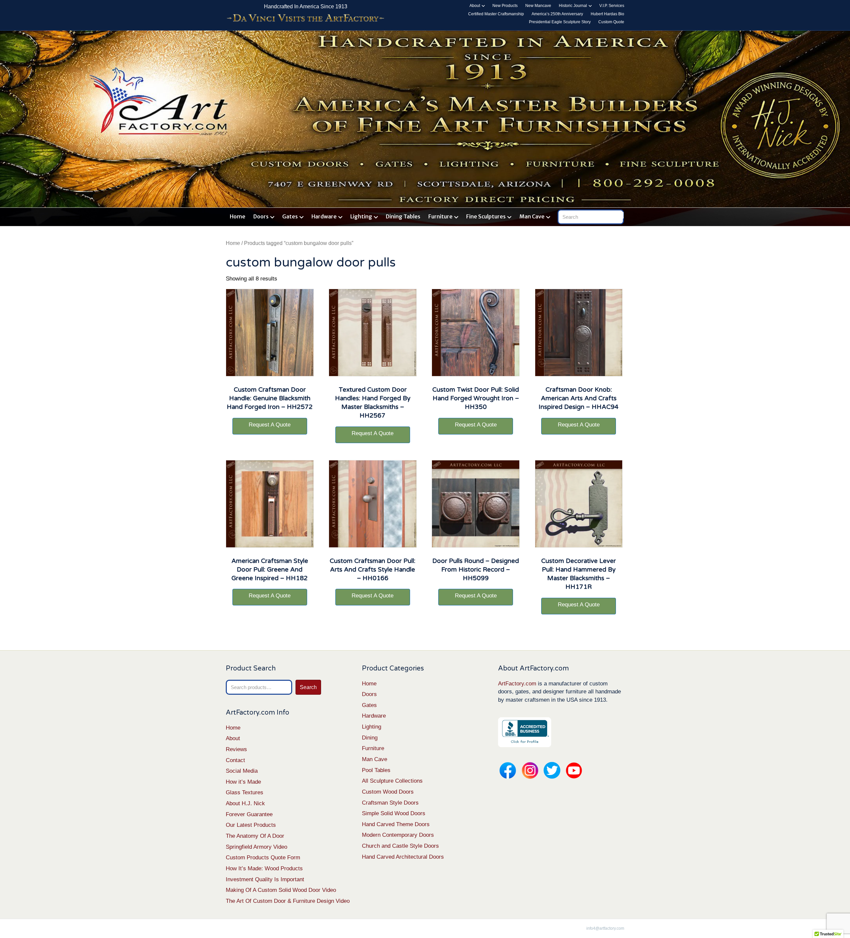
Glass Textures (244, 792)
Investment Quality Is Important (265, 879)
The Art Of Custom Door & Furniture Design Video (288, 901)
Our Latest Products (251, 825)
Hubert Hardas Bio (607, 14)
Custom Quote (611, 22)
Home (237, 216)
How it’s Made (243, 782)
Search (308, 687)
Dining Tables (403, 216)
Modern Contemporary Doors (398, 835)
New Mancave (538, 5)
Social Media (242, 771)
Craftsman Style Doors (390, 803)
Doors (261, 216)
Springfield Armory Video (256, 847)
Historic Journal (573, 5)
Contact (235, 760)
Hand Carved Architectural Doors (403, 857)
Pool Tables (376, 770)
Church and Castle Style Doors (400, 846)
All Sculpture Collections (392, 781)
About (474, 5)
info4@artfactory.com (605, 928)
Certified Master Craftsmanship (496, 14)
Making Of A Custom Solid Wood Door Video (281, 890)
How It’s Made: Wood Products (264, 868)
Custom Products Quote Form (263, 857)
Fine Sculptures (486, 216)
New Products (505, 5)
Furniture (440, 216)
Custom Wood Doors (388, 792)
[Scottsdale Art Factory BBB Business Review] (524, 732)
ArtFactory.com (517, 683)
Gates (290, 216)
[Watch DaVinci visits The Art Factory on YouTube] (305, 18)
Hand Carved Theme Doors (396, 824)
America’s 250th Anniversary (557, 14)
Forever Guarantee (249, 814)
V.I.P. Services (611, 5)
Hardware (324, 216)
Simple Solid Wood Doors (393, 813)
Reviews (236, 749)
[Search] (620, 215)
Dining (370, 738)
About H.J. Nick (245, 803)
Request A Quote (270, 425)
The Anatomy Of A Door (255, 836)
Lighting (361, 216)
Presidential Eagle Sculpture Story (560, 22)
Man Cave (532, 216)
